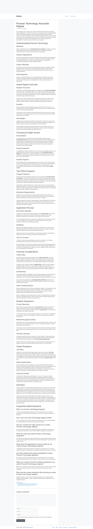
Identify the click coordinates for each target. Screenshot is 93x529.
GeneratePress (30, 527)
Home (67, 16)
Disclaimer (65, 527)
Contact (60, 527)
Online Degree (73, 16)
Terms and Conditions (72, 527)
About (57, 527)
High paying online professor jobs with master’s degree (28, 483)
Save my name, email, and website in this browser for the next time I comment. (35, 517)
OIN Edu (19, 16)
